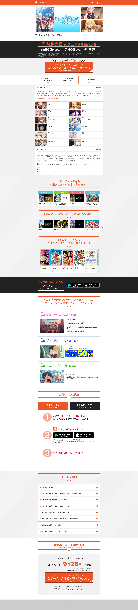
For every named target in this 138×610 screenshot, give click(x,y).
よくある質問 (89, 79)
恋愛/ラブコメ (59, 98)
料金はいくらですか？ (48, 487)
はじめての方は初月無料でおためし (69, 67)
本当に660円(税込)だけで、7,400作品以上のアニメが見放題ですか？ (62, 493)
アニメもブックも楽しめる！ (48, 79)
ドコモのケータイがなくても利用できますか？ (55, 512)
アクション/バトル (50, 98)
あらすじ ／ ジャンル (42, 87)
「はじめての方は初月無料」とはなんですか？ (55, 500)
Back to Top (69, 604)
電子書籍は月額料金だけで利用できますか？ (55, 531)
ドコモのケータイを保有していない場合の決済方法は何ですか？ (60, 518)
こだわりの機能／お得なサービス (69, 79)
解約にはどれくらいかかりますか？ (52, 525)
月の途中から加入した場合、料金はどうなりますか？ (57, 506)
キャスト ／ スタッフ (42, 149)
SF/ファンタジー (41, 98)
